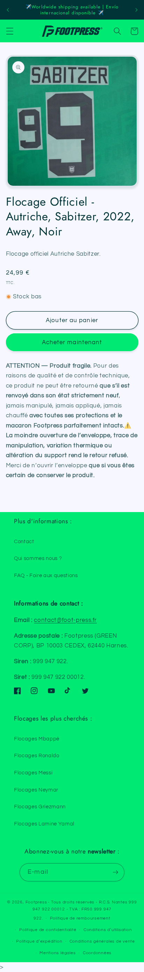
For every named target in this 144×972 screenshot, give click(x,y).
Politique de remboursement (80, 918)
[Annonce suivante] (136, 9)
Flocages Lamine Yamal (44, 823)
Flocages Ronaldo (36, 755)
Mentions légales (57, 953)
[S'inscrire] (115, 872)
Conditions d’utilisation (108, 930)
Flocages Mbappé (36, 739)
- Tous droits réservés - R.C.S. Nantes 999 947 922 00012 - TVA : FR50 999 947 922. (85, 910)
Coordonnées (97, 953)
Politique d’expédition (39, 941)
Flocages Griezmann (40, 806)
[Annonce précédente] (7, 9)
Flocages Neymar (36, 790)
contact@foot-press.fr (65, 620)
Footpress (36, 902)
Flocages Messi (33, 772)
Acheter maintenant (72, 342)
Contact (24, 541)
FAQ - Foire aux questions (46, 575)
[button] (9, 31)
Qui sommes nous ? (38, 558)
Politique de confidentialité (48, 930)
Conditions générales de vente (102, 941)
